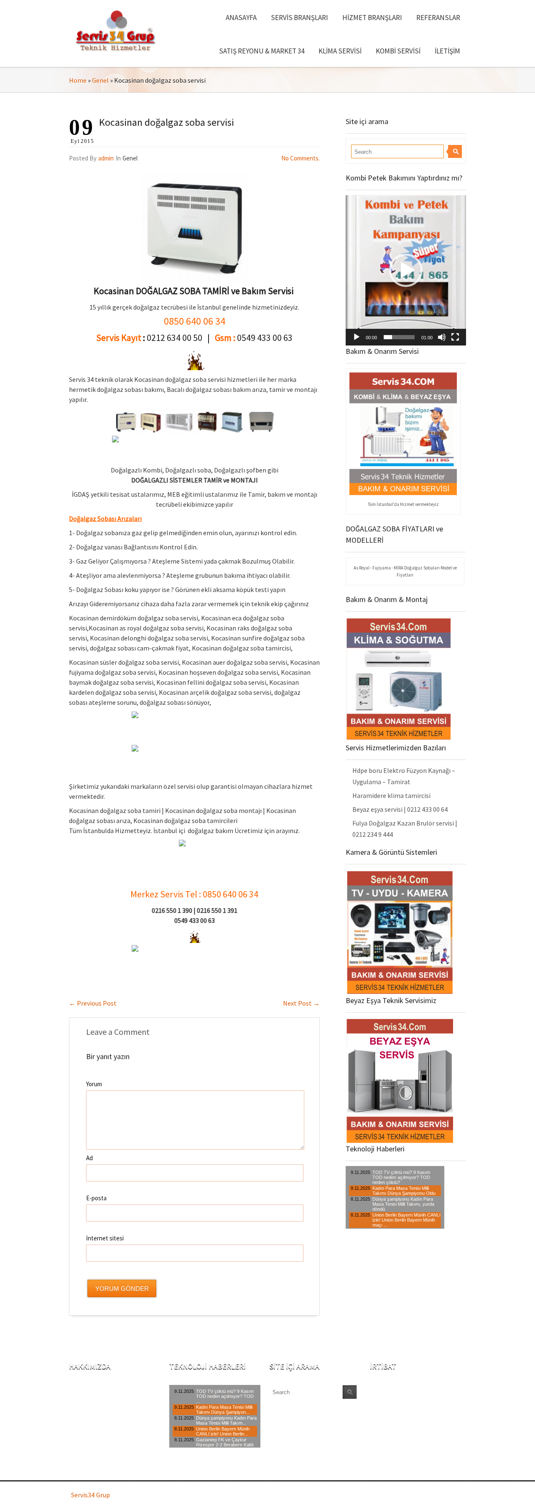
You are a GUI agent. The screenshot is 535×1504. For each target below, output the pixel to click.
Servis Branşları (299, 17)
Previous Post (93, 1003)
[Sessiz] (442, 337)
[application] (406, 270)
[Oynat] (356, 337)
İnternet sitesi (105, 1238)
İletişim (447, 51)
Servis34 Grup (90, 1495)
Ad (89, 1158)
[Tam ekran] (455, 337)
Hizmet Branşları (372, 17)
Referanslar (438, 17)
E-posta (96, 1198)
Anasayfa (241, 17)
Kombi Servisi (398, 51)
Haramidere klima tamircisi (391, 795)
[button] (406, 270)
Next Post (301, 1003)
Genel (100, 80)
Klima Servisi (340, 51)
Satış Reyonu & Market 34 (261, 51)
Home (78, 80)
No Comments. (300, 158)
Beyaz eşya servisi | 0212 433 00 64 (400, 809)
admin (106, 158)
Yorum (94, 1084)
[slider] (399, 337)
